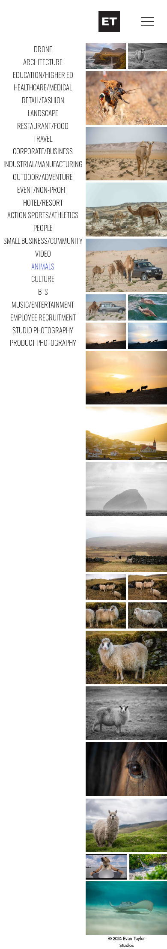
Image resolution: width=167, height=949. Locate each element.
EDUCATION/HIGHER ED (43, 74)
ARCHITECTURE (43, 62)
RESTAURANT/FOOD (43, 125)
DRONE (43, 49)
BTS (43, 291)
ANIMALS (42, 266)
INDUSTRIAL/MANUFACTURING (43, 164)
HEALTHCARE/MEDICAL (43, 87)
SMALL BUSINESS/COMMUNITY (43, 240)
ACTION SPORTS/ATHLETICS (42, 215)
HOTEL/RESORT (43, 202)
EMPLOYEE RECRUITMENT (43, 317)
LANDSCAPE (43, 113)
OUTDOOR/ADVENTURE (43, 176)
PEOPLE (43, 227)
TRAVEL (42, 138)
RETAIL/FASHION (43, 100)
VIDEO (43, 253)
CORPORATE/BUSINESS (43, 151)
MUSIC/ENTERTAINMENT (43, 304)
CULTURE (42, 278)
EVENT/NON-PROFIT (43, 189)
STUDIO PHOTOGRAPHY (42, 330)
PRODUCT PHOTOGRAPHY (43, 342)
